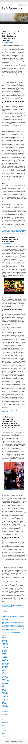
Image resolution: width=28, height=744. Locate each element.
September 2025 (5, 649)
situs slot (4, 730)
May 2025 (4, 654)
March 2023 (4, 692)
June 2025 (4, 653)
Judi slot (3, 736)
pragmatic (24, 410)
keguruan (19, 230)
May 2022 (4, 702)
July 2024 (4, 669)
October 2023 (5, 682)
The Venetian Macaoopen (12, 8)
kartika (18, 604)
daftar (15, 410)
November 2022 (5, 698)
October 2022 (5, 699)
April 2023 (4, 690)
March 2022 (4, 705)
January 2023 (5, 695)
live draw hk (4, 714)
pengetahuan (9, 231)
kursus (3, 605)
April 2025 (4, 656)
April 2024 (4, 673)
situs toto (4, 717)
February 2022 (5, 706)
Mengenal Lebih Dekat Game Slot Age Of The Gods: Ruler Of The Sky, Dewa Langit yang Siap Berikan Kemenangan (13, 618)
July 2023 (4, 686)
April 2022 (4, 703)
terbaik (10, 606)
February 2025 (5, 659)
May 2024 (4, 672)
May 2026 (4, 638)
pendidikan (23, 230)
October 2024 (5, 664)
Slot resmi (4, 719)
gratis (17, 410)
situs (3, 411)
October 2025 (5, 647)
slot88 (3, 725)
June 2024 (4, 670)
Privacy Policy (5, 22)
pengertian (4, 231)
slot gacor (4, 728)
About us (11, 22)
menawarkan (7, 605)
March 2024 (4, 674)
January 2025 (5, 660)
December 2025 (5, 644)
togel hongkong (5, 722)
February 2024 (5, 676)
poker (18, 605)
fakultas (15, 230)
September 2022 (5, 700)
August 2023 (4, 685)
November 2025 (5, 646)
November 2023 (5, 680)
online (20, 410)
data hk (3, 733)
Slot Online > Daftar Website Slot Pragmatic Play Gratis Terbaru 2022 (10, 239)
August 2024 (4, 667)
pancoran (15, 605)
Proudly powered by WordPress (17, 741)
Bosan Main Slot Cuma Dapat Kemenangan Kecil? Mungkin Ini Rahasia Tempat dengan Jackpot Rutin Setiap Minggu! (13, 622)
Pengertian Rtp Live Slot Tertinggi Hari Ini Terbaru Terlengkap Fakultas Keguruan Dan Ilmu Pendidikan (10, 36)
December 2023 (5, 679)
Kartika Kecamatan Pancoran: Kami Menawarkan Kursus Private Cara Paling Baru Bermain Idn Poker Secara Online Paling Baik (11, 422)
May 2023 (4, 689)
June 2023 (4, 688)
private (21, 605)
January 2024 (5, 677)
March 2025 (4, 657)
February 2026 (5, 641)
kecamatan (22, 604)
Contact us (17, 22)
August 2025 (4, 650)
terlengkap (18, 231)
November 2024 (5, 663)
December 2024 (5, 662)
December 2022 (5, 696)
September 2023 (5, 683)
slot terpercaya (5, 711)
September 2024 (5, 666)
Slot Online (8, 230)
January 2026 (5, 643)
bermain (15, 604)
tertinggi (22, 231)
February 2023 (5, 693)
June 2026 (4, 637)
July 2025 (4, 651)
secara (3, 606)
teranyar (13, 231)
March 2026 (4, 640)
